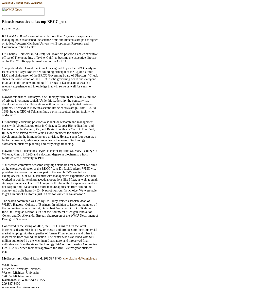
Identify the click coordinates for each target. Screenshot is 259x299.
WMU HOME (8, 3)
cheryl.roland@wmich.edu (80, 258)
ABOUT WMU (22, 3)
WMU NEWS (36, 3)
